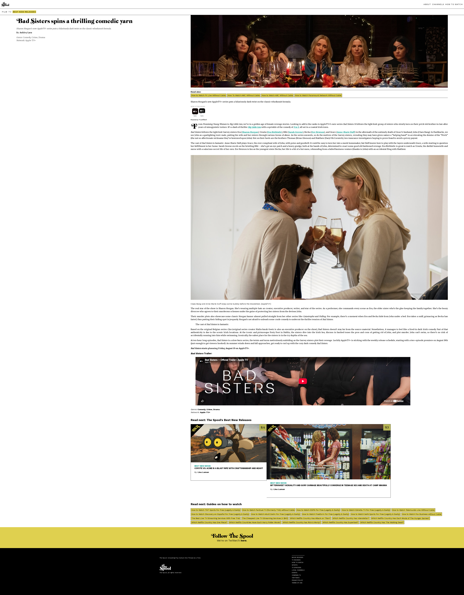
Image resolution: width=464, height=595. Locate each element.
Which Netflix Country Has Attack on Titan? (310, 518)
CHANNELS (438, 4)
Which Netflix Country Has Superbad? (340, 522)
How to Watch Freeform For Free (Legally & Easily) (325, 514)
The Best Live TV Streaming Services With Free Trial (215, 518)
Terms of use (297, 583)
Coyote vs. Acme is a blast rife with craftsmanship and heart (228, 468)
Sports (294, 565)
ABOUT (427, 4)
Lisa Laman (203, 472)
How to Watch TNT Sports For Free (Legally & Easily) (215, 510)
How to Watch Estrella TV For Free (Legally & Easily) (366, 510)
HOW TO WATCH (454, 4)
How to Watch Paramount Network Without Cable (318, 95)
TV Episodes (296, 567)
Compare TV (296, 575)
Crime (35, 37)
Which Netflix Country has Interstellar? (351, 518)
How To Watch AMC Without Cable (244, 95)
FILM (4, 12)
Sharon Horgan (250, 132)
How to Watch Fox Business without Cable (421, 514)
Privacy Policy (297, 580)
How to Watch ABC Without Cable (277, 95)
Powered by (195, 119)
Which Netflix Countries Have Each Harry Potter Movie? (255, 522)
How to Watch (297, 562)
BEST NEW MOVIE (202, 466)
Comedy (27, 37)
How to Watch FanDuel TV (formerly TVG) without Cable (268, 510)
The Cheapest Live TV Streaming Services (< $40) (265, 518)
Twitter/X (295, 577)
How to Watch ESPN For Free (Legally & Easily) (318, 510)
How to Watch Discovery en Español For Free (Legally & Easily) (220, 514)
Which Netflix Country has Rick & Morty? (302, 522)
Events (294, 572)
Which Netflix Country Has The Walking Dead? (382, 522)
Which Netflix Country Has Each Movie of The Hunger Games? (400, 518)
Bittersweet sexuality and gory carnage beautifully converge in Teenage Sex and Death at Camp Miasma (328, 485)
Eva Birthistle (275, 132)
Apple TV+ (30, 40)
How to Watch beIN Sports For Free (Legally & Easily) (375, 514)
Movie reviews (297, 557)
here (243, 540)
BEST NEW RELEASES (24, 12)
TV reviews (296, 560)
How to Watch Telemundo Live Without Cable (413, 510)
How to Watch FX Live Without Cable (208, 95)
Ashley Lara (26, 32)
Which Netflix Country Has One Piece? (209, 522)
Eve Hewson (318, 132)
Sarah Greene (296, 132)
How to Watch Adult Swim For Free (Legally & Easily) (275, 514)
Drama (42, 37)
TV (9, 12)
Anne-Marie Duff (346, 132)
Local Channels (298, 570)
